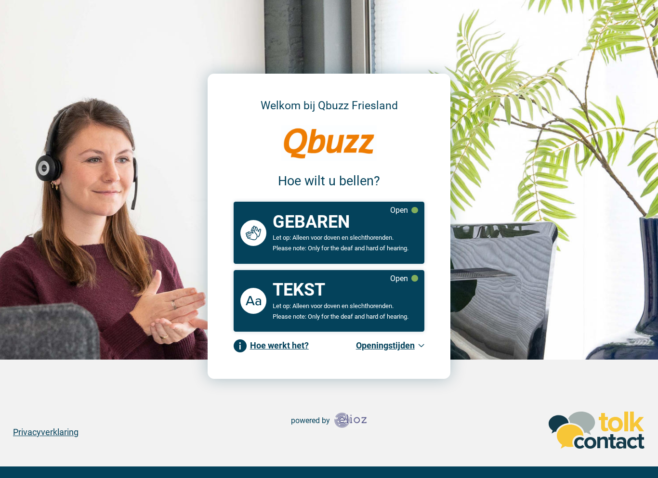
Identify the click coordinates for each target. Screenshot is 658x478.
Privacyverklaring (46, 432)
